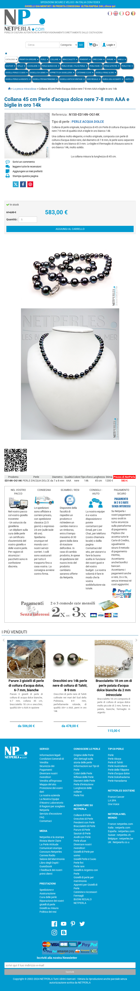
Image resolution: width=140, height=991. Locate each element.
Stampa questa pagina (25, 176)
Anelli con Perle (82, 837)
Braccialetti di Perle (84, 826)
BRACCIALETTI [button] (69, 59)
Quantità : (12, 219)
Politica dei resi (48, 911)
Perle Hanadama (117, 780)
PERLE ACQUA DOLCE (88, 122)
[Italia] (121, 13)
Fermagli (78, 895)
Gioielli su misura (49, 908)
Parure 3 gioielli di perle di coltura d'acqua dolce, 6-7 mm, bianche (26, 685)
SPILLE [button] (20, 66)
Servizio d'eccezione (51, 813)
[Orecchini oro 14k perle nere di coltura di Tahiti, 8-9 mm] (70, 659)
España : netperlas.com (121, 831)
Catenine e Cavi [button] (84, 73)
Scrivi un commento (24, 161)
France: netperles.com (120, 823)
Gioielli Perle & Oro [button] (105, 73)
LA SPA (112, 800)
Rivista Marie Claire (50, 840)
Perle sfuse (80, 840)
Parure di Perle (82, 829)
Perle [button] (43, 59)
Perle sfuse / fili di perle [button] (73, 66)
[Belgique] (133, 13)
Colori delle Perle (83, 773)
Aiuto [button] (128, 79)
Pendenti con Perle (84, 822)
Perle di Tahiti (115, 762)
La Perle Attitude (49, 844)
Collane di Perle (82, 815)
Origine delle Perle (84, 755)
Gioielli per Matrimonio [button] (44, 79)
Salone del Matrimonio (52, 859)
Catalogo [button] (10, 59)
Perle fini (78, 862)
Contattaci (46, 821)
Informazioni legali (50, 755)
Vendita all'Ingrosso (51, 780)
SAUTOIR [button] (9, 66)
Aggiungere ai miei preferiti (27, 171)
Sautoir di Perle (82, 833)
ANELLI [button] (121, 59)
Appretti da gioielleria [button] (61, 73)
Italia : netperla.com (119, 827)
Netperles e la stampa (52, 837)
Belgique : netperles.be (120, 838)
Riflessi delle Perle (84, 777)
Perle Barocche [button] (50, 66)
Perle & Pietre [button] (111, 66)
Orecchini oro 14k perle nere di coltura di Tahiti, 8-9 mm (70, 685)
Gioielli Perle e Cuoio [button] (15, 73)
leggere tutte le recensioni (27, 166)
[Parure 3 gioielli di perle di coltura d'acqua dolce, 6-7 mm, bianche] (26, 659)
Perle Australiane (117, 766)
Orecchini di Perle (83, 818)
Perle (111, 755)
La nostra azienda (50, 795)
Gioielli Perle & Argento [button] (17, 79)
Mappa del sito (48, 784)
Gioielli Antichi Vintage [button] (71, 79)
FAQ (42, 817)
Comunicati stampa (51, 848)
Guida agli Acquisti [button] (112, 79)
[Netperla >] (7, 88)
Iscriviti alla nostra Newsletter (57, 957)
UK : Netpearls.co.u (118, 842)
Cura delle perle (48, 897)
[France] (110, 13)
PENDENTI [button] (84, 59)
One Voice (113, 804)
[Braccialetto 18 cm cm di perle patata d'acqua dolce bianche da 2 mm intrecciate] (114, 659)
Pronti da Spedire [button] (28, 59)
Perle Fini (79, 795)
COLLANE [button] (54, 59)
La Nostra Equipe (49, 799)
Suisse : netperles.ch (119, 834)
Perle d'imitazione (83, 784)
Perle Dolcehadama (119, 777)
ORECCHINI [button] (98, 59)
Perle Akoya (114, 758)
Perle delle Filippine (118, 769)
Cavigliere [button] (32, 66)
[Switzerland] (127, 13)
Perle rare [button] (95, 66)
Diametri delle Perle (84, 780)
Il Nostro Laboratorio (51, 802)
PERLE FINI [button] (126, 66)
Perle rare (79, 866)
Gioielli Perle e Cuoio (85, 859)
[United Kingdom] (115, 13)
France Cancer (116, 796)
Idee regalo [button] (93, 79)
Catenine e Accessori (85, 892)
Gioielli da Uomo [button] (38, 73)
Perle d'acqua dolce (119, 773)
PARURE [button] (110, 59)
